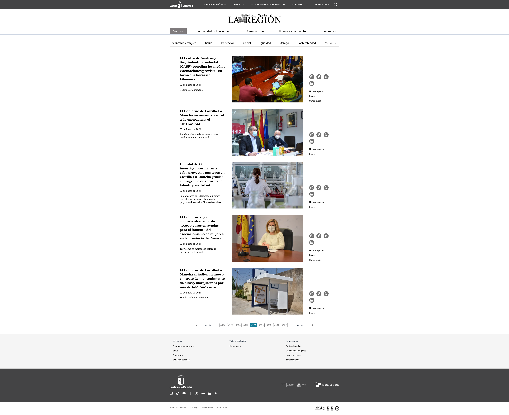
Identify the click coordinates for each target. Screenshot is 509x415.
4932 (284, 325)
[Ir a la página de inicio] (181, 4)
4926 (238, 325)
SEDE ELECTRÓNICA (215, 4)
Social (247, 43)
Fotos (312, 96)
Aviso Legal (194, 407)
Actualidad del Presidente (214, 31)
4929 (261, 325)
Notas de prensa (316, 91)
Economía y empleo (183, 43)
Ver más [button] (329, 43)
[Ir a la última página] (310, 325)
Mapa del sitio (207, 407)
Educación (228, 43)
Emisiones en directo (292, 31)
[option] (184, 43)
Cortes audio (315, 101)
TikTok (177, 393)
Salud (208, 43)
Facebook (190, 393)
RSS (216, 393)
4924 (222, 325)
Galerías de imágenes (296, 350)
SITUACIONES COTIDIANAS (266, 4)
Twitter (197, 393)
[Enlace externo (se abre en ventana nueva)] (327, 408)
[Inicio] (206, 381)
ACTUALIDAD (322, 4)
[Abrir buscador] (335, 4)
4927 (245, 325)
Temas (236, 4)
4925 (230, 325)
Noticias (178, 31)
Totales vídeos (292, 359)
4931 (276, 325)
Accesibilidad (222, 407)
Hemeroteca (328, 31)
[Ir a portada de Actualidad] (254, 19)
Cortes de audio (293, 346)
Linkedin (209, 393)
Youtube (184, 393)
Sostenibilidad (307, 43)
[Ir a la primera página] (199, 325)
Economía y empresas (183, 346)
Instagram (171, 393)
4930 (269, 325)
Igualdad (265, 43)
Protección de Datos (178, 407)
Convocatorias (255, 31)
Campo (284, 43)
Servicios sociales (181, 359)
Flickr (203, 393)
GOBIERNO (297, 4)
